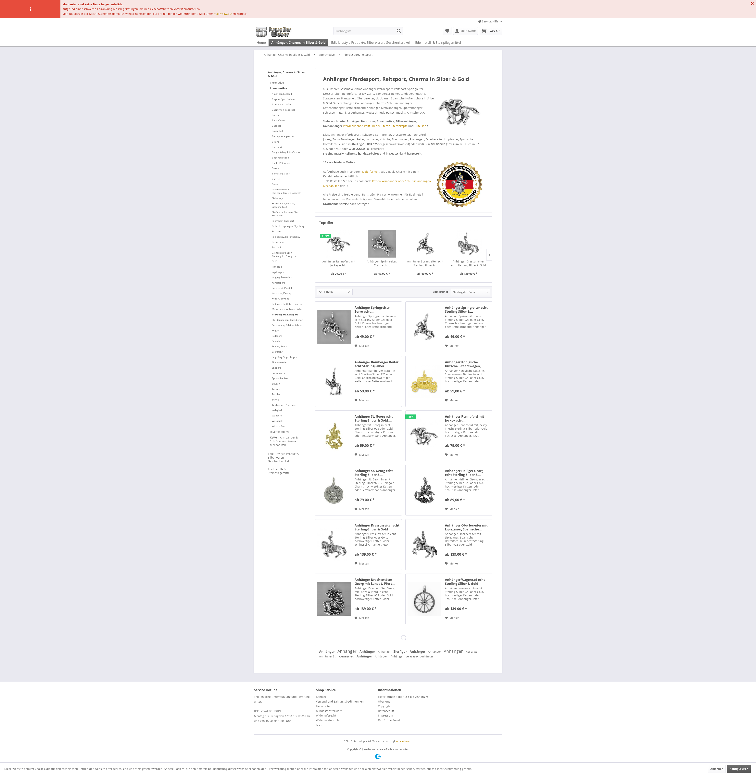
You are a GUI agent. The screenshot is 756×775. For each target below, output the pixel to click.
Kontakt (321, 697)
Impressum (385, 715)
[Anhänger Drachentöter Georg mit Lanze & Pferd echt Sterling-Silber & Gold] (334, 599)
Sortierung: (440, 292)
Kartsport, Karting (281, 293)
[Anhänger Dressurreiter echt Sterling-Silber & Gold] (468, 244)
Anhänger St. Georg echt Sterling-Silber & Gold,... (374, 418)
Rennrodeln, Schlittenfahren (287, 325)
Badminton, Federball (283, 109)
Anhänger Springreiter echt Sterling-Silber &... (425, 263)
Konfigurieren (739, 769)
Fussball (276, 247)
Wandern (277, 415)
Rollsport (277, 335)
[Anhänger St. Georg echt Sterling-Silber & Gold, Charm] (334, 435)
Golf (274, 261)
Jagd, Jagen (278, 272)
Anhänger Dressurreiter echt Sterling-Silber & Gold (468, 263)
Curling (276, 179)
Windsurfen (278, 426)
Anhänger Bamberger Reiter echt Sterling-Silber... (376, 364)
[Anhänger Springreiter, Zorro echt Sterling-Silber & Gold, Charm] (382, 244)
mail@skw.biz (223, 14)
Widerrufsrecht (326, 715)
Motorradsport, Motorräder (287, 309)
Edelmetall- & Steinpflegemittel (279, 471)
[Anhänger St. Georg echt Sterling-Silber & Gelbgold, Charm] (334, 490)
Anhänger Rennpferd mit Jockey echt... (338, 263)
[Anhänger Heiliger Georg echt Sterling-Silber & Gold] (424, 490)
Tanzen (276, 389)
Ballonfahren (279, 120)
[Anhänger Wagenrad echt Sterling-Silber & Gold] (424, 599)
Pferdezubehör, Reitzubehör (287, 320)
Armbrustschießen (282, 104)
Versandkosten (404, 741)
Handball (277, 266)
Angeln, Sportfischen (283, 99)
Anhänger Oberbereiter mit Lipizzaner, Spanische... (466, 527)
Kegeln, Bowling (280, 298)
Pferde (386, 126)
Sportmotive (278, 88)
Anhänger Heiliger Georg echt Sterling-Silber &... (464, 473)
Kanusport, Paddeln (282, 288)
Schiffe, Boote (279, 346)
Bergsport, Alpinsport (283, 136)
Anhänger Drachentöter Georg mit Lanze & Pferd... (375, 582)
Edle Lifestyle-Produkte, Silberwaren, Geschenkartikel (283, 457)
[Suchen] (399, 31)
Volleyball (277, 410)
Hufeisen (420, 126)
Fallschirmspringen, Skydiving (288, 226)
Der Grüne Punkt (389, 720)
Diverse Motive (279, 432)
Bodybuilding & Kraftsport (286, 152)
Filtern (328, 292)
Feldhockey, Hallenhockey (286, 236)
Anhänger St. (328, 656)
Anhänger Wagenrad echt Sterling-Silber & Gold (465, 582)
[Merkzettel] (447, 31)
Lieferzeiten (324, 706)
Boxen (275, 168)
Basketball (277, 131)
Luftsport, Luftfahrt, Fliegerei (287, 304)
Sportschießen (280, 378)
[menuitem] (368, 31)
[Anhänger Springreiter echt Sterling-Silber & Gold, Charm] (425, 244)
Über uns (384, 701)
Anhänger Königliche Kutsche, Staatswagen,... (464, 364)
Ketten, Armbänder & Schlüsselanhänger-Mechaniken (284, 441)
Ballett (275, 115)
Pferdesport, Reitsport (285, 314)
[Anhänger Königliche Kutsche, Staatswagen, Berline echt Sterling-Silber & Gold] (424, 381)
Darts (275, 184)
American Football (282, 93)
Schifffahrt (277, 351)
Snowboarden (279, 373)
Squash (276, 383)
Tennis (275, 399)
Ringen (275, 330)
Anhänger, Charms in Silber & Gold (286, 74)
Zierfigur (401, 651)
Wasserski (277, 421)
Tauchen (276, 394)
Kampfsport (278, 282)
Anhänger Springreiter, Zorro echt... (382, 263)
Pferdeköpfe (400, 126)
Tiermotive (277, 82)
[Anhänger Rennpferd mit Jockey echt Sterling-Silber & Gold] (339, 244)
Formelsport (278, 242)
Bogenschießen (280, 157)
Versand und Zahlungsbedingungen (340, 701)
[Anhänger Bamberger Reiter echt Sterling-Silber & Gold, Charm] (334, 381)
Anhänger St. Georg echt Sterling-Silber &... (374, 473)
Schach (276, 341)
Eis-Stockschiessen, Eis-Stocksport (285, 213)
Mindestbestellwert (329, 711)
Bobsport (277, 147)
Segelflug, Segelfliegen (284, 357)
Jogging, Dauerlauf (282, 277)
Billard (275, 141)
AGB (318, 725)
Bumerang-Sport (281, 173)
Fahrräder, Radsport (283, 220)
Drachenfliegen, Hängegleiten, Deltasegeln (286, 191)
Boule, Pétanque (281, 163)
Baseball (276, 125)
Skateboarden (279, 362)
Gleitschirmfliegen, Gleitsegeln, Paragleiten (285, 254)
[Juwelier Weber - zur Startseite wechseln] (274, 32)
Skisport (276, 367)
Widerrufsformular (328, 720)
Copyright (384, 706)
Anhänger (327, 651)
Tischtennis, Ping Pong (284, 405)
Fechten (276, 231)
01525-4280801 (267, 711)
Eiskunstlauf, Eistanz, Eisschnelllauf (283, 205)
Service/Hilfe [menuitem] (490, 21)
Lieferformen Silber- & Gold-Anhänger (403, 697)
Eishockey (277, 198)
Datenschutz (386, 711)
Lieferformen (370, 171)
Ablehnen (716, 769)
